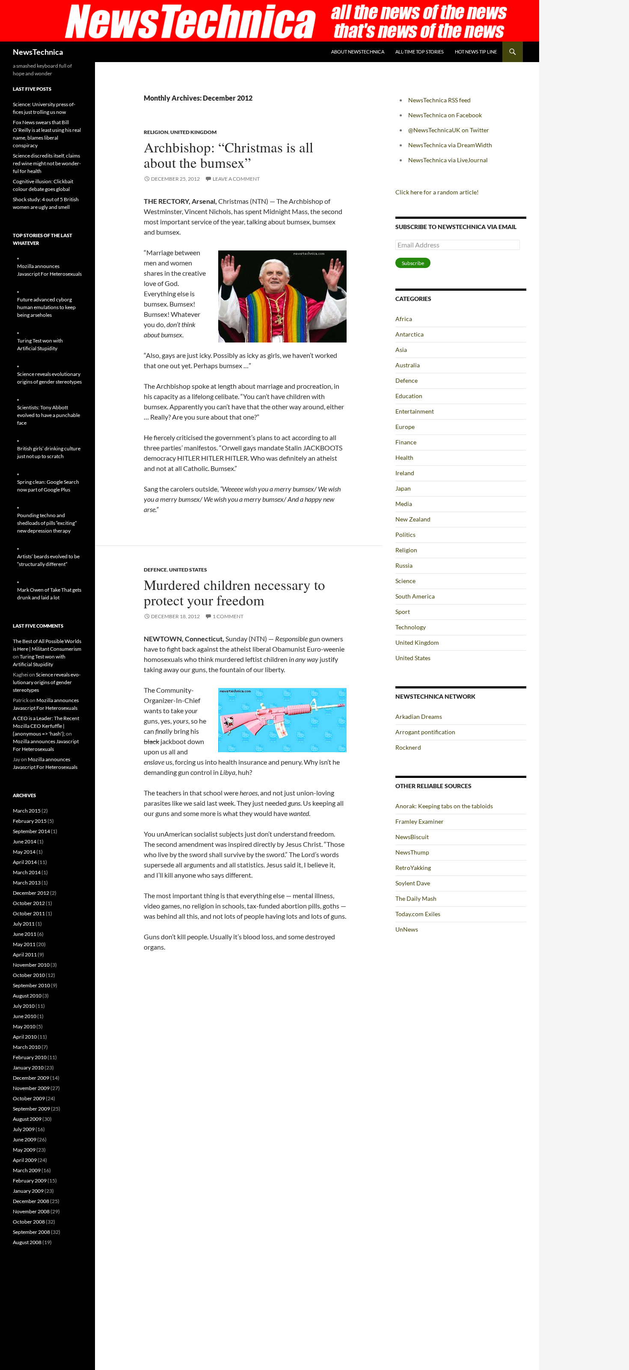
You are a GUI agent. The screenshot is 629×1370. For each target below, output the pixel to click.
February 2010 (30, 1057)
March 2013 (27, 882)
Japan (403, 488)
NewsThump (412, 852)
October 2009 (29, 1098)
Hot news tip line (476, 51)
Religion (156, 132)
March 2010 (27, 1047)
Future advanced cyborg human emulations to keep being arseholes (46, 307)
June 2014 (24, 841)
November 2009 (31, 1088)
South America (415, 596)
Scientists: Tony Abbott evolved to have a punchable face (48, 415)
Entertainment (414, 411)
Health (404, 457)
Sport (402, 611)
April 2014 (25, 862)
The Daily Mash (415, 898)
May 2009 (24, 1150)
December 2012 (31, 893)
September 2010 (31, 985)
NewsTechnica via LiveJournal (448, 160)
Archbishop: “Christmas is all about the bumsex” (228, 154)
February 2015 (30, 821)
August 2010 (27, 995)
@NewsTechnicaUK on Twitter (448, 130)
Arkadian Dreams (418, 716)
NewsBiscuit (412, 836)
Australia (407, 365)
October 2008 (29, 1221)
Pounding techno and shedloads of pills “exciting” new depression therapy (47, 523)
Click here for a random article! (437, 192)
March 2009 (27, 1170)
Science (405, 580)
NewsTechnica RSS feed (439, 100)
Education (408, 395)
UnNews (406, 929)
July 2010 (24, 1006)
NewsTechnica (38, 52)
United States (188, 569)
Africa (403, 318)
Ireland (404, 473)
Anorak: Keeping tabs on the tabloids (444, 806)
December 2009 (31, 1078)
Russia (403, 565)
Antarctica (409, 334)
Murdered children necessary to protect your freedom (234, 592)
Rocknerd (408, 747)
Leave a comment (236, 179)
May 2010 (24, 1026)
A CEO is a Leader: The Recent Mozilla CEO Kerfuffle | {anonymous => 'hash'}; (46, 726)
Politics (405, 534)
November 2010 (31, 965)
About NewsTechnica (357, 51)
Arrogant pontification (425, 732)
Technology (410, 627)
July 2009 (24, 1129)
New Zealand (412, 519)
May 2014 (24, 852)
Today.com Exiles (417, 913)
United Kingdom (193, 132)
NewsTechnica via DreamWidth (450, 145)
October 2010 (29, 975)
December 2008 (31, 1201)
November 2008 (31, 1211)
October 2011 (29, 913)
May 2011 (24, 944)
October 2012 (29, 903)
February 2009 (30, 1180)
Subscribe (413, 263)
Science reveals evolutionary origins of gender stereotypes (46, 682)
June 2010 (24, 1016)
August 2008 (27, 1242)
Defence (155, 569)
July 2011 (24, 923)
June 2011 (24, 934)
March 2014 (27, 872)
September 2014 (31, 831)
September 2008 (31, 1232)
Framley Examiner (419, 821)
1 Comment (228, 616)
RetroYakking (413, 867)
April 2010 (25, 1036)
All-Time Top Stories (419, 51)
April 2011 (25, 954)
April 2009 (25, 1160)
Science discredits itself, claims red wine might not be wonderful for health (47, 163)
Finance (405, 442)
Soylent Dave (412, 883)
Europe (405, 426)
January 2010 (28, 1067)
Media (403, 503)
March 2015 (27, 810)
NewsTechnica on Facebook (445, 115)
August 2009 (27, 1119)
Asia (401, 349)
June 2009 (24, 1139)
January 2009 (28, 1191)
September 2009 (31, 1108)
